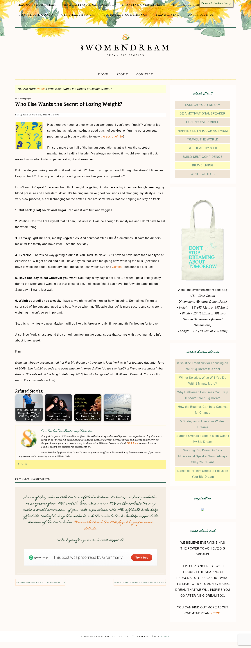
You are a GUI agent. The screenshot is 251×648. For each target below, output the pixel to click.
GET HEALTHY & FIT (203, 148)
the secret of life (112, 136)
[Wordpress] (26, 464)
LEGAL (165, 636)
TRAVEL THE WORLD (202, 139)
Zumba (117, 266)
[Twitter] (22, 464)
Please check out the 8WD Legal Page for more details (113, 525)
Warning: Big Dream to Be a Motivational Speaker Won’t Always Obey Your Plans (202, 456)
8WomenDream (125, 48)
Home (41, 88)
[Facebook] (18, 464)
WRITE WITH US (203, 174)
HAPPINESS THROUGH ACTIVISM (203, 130)
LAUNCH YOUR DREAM (202, 104)
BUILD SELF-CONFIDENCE (203, 156)
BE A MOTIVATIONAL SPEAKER (203, 113)
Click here (132, 443)
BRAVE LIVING (203, 165)
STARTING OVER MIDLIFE (203, 122)
